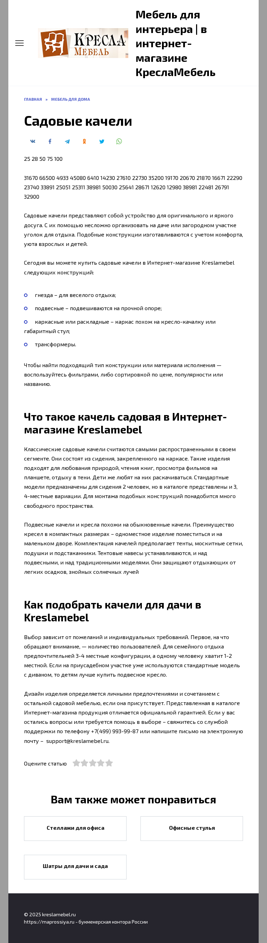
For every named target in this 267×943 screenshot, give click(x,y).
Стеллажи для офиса (75, 827)
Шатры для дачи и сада (75, 865)
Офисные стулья (192, 827)
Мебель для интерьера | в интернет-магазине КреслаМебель (176, 42)
